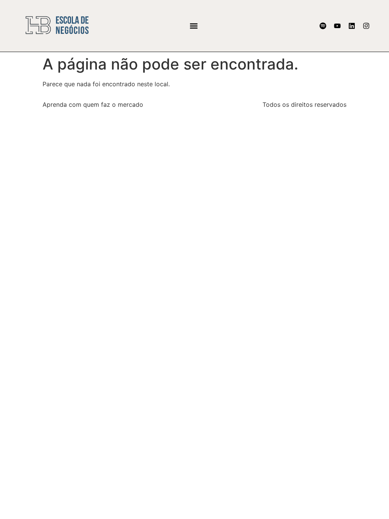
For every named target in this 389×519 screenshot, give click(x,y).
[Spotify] (322, 25)
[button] (193, 25)
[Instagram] (366, 25)
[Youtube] (337, 25)
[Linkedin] (351, 25)
